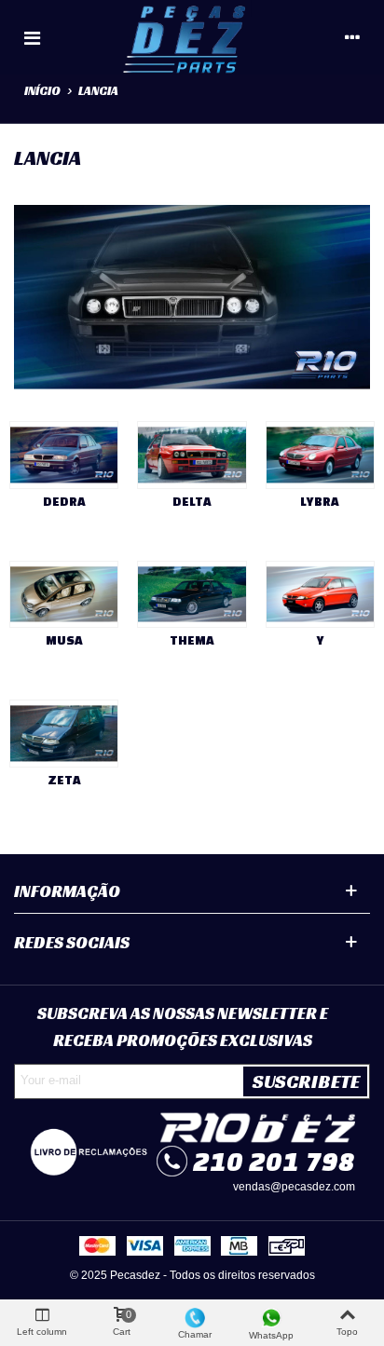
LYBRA (319, 502)
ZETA (64, 780)
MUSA (64, 640)
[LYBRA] (320, 455)
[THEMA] (191, 595)
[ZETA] (63, 734)
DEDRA (64, 502)
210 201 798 (274, 1161)
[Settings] (352, 37)
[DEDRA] (63, 455)
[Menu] (31, 37)
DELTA (192, 502)
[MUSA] (63, 595)
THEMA (192, 640)
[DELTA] (191, 455)
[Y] (320, 595)
